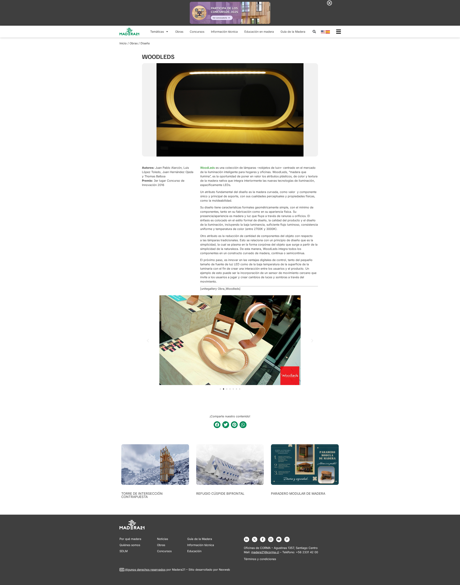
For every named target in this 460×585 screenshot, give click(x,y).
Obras (179, 31)
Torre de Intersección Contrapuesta (142, 495)
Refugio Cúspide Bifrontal (220, 493)
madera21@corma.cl (265, 552)
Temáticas (157, 31)
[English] (323, 31)
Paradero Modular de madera (298, 493)
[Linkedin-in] (246, 539)
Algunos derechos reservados (145, 569)
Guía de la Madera (292, 31)
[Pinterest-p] (287, 539)
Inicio (123, 43)
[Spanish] (328, 31)
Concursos (197, 31)
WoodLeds (207, 167)
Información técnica (224, 31)
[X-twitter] (254, 539)
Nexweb (224, 569)
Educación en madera (259, 31)
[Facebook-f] (262, 539)
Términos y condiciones (260, 559)
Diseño (145, 43)
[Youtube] (279, 539)
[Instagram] (270, 539)
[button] (314, 31)
